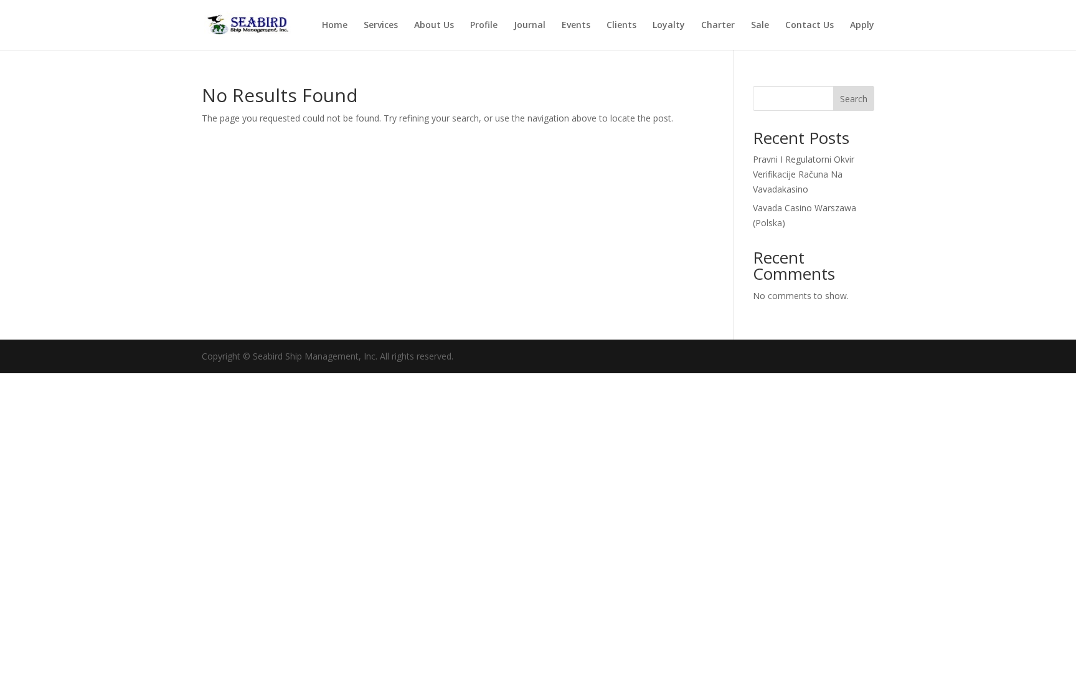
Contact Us (809, 26)
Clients (621, 26)
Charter (718, 26)
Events (576, 26)
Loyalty (669, 26)
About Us (434, 26)
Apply (862, 26)
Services (381, 26)
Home (334, 26)
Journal (529, 26)
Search (853, 99)
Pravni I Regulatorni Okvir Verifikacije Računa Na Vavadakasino (803, 174)
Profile (484, 26)
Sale (760, 26)
